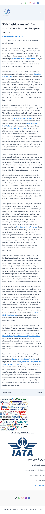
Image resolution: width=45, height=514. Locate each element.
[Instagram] (34, 3)
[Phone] (21, 3)
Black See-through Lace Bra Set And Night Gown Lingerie (21, 335)
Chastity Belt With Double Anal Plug (23, 359)
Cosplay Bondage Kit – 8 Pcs (18, 128)
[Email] (30, 3)
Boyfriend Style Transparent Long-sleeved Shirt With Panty (22, 363)
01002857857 (40, 485)
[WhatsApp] (26, 3)
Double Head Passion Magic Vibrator (23, 58)
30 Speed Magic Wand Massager (22, 118)
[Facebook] (38, 3)
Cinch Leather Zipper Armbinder (26, 226)
